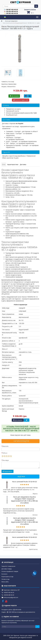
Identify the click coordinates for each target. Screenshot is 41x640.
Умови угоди (5, 579)
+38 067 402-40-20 (12, 9)
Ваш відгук (5, 460)
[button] (30, 12)
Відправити (8, 471)
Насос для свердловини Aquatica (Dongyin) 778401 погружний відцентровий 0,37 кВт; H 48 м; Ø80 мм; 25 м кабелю (24, 500)
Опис (4, 164)
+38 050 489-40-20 (12, 11)
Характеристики (12, 164)
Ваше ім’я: (5, 446)
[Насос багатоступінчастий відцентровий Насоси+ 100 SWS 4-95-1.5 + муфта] (20, 48)
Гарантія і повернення (8, 566)
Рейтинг (4, 453)
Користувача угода (7, 576)
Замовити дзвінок (30, 9)
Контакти (4, 574)
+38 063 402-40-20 (12, 13)
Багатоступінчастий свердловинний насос (16, 280)
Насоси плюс (12, 84)
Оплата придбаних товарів (9, 571)
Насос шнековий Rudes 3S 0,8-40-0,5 (24, 482)
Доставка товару (6, 569)
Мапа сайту (5, 582)
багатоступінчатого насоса (28, 181)
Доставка (23, 164)
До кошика (15, 96)
